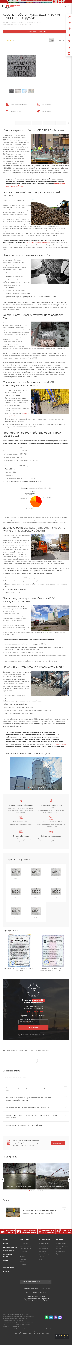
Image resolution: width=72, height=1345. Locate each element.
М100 (15, 878)
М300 (35, 898)
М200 (56, 878)
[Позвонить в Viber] (55, 1317)
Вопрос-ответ (60, 1251)
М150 (35, 878)
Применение (60, 1254)
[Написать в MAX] (60, 1317)
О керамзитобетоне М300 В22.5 (15, 1077)
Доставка (42, 1256)
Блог (40, 1259)
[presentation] (5, 92)
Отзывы (37, 123)
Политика (42, 1251)
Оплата (61, 123)
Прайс (5, 1239)
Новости (23, 1256)
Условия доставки (62, 1246)
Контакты (23, 1254)
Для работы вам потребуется (38, 1050)
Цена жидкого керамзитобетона (38, 242)
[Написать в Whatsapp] (46, 1317)
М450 (35, 917)
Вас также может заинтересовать (15, 1050)
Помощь (59, 1239)
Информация (44, 1239)
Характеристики (23, 123)
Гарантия (59, 1248)
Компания (24, 1239)
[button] (28, 787)
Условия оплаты (61, 1243)
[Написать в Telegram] (51, 1317)
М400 (15, 917)
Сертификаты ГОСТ (26, 1248)
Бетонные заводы (25, 1246)
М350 (56, 898)
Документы (23, 1251)
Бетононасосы (9, 1267)
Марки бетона (44, 1243)
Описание (8, 123)
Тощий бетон (8, 1251)
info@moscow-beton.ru (37, 1292)
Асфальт (6, 1271)
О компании (24, 1243)
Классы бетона (44, 1246)
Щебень (6, 1264)
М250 (15, 898)
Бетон (5, 1243)
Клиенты (23, 1264)
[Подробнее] (64, 1209)
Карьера (23, 1267)
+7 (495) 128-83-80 (59, 744)
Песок (5, 1260)
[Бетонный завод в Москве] (36, 773)
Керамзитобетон (10, 1247)
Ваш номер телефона (27, 1019)
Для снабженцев (44, 1254)
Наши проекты (44, 1248)
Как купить (49, 123)
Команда (23, 1259)
